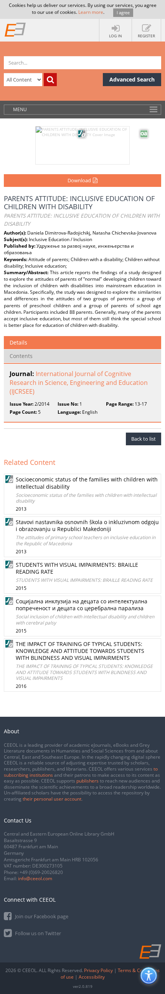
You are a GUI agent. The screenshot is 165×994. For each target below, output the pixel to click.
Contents (21, 356)
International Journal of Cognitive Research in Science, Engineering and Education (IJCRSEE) (79, 383)
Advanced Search (132, 79)
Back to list (143, 438)
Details (18, 342)
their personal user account (52, 799)
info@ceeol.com (35, 878)
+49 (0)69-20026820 (41, 872)
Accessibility (92, 977)
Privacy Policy (98, 970)
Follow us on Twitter (37, 933)
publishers (87, 781)
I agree (123, 12)
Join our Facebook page (41, 916)
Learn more (90, 12)
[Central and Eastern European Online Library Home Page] (15, 29)
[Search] (50, 79)
